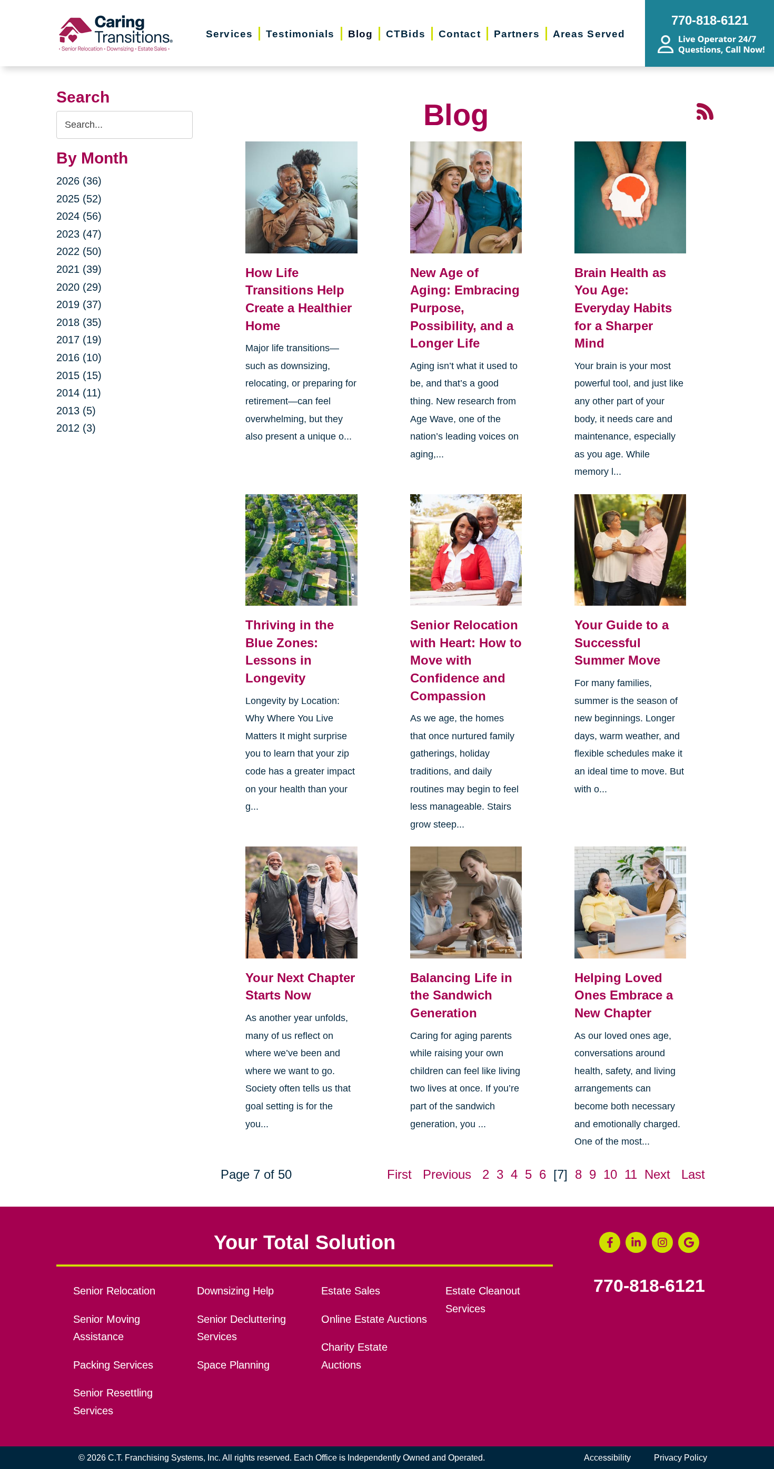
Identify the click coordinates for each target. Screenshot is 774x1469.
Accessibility (607, 1457)
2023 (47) (79, 234)
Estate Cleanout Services (482, 1299)
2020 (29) (79, 287)
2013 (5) (76, 410)
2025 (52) (79, 199)
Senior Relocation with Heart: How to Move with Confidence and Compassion (466, 660)
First (399, 1174)
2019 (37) (79, 304)
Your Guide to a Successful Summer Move (621, 642)
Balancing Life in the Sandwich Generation (461, 995)
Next (657, 1174)
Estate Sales (350, 1291)
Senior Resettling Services (113, 1401)
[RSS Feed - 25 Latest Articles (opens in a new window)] (705, 110)
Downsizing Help (235, 1291)
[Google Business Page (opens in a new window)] (688, 1242)
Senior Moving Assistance (106, 1328)
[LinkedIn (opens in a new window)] (636, 1242)
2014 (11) (78, 393)
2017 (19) (79, 339)
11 (630, 1174)
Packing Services (113, 1365)
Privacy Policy (680, 1457)
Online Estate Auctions (374, 1319)
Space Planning (233, 1365)
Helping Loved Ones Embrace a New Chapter (623, 995)
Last (693, 1174)
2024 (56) (79, 216)
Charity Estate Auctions (354, 1356)
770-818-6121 (649, 1286)
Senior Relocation (114, 1291)
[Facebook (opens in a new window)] (609, 1242)
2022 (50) (79, 251)
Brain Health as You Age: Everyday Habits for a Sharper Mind (623, 308)
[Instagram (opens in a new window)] (662, 1242)
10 (610, 1174)
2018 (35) (79, 322)
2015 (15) (79, 375)
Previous (447, 1174)
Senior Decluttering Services (241, 1328)
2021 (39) (79, 269)
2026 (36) (79, 181)
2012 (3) (76, 428)
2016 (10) (79, 357)
